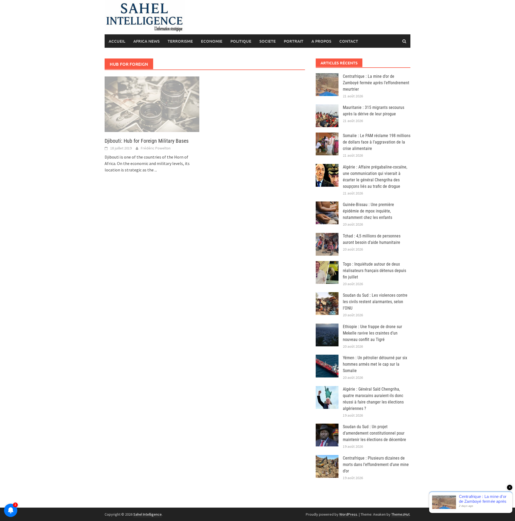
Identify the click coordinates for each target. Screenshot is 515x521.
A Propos (321, 41)
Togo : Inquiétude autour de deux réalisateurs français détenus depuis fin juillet (374, 271)
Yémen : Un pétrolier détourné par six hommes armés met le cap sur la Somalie (375, 364)
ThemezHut (400, 514)
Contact (348, 41)
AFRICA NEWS (146, 41)
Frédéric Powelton (156, 148)
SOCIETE (267, 41)
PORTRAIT (293, 41)
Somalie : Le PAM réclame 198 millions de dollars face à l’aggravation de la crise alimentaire (376, 142)
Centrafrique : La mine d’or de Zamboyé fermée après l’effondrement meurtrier (376, 83)
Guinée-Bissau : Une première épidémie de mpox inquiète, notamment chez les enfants (368, 211)
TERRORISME (180, 41)
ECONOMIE (211, 41)
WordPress (348, 514)
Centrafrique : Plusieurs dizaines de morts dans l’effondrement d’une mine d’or (376, 465)
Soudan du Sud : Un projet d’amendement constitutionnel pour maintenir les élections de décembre (374, 433)
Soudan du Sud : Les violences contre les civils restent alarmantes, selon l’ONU (375, 302)
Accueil (117, 41)
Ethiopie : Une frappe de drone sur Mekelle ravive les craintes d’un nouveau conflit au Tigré (372, 333)
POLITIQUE (240, 41)
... (155, 170)
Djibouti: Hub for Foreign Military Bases (147, 141)
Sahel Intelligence (147, 514)
